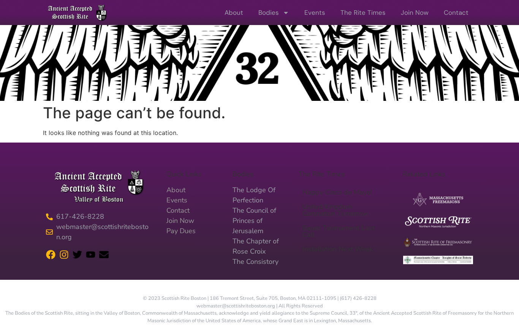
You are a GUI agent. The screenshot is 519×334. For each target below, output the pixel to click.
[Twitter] (77, 254)
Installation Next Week (337, 249)
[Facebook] (50, 254)
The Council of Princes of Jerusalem (254, 220)
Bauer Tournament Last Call (338, 231)
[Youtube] (90, 254)
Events (314, 12)
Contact (456, 12)
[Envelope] (104, 254)
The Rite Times (363, 12)
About (234, 12)
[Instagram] (64, 254)
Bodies (268, 12)
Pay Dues (181, 230)
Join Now (415, 12)
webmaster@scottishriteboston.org (235, 306)
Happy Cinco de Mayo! (337, 192)
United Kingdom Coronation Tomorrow (335, 210)
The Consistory (255, 261)
